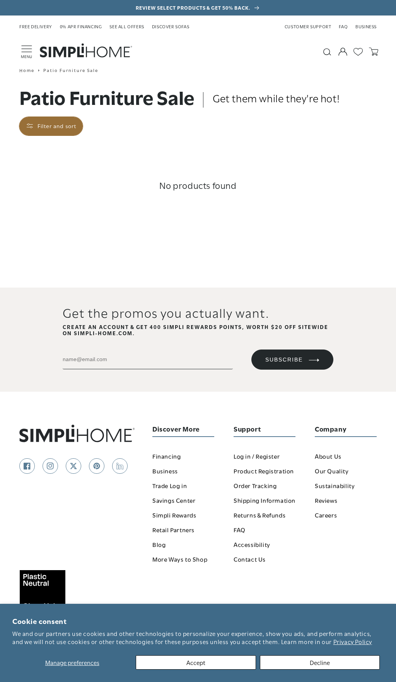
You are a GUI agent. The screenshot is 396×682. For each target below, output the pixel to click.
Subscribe (284, 359)
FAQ (343, 26)
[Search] (327, 52)
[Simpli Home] (86, 50)
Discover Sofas (170, 26)
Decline (320, 662)
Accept (195, 662)
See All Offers (126, 26)
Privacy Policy (352, 641)
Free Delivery (35, 26)
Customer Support (308, 26)
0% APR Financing (81, 26)
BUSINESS (366, 26)
